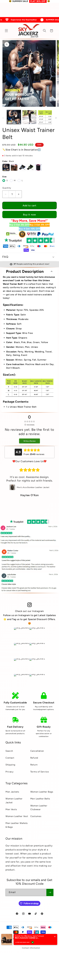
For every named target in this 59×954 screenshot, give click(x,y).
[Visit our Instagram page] (29, 605)
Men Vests (11, 809)
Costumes (35, 816)
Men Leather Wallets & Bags (16, 825)
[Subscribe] (49, 892)
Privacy (9, 771)
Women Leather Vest (16, 816)
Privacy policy (47, 938)
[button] (6, 30)
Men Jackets (12, 791)
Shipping (10, 764)
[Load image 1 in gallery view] (14, 117)
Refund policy (32, 938)
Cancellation (37, 751)
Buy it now (29, 214)
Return (34, 764)
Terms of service (22, 943)
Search (9, 751)
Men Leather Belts (40, 798)
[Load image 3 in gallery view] (45, 117)
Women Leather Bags (41, 791)
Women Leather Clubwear (38, 807)
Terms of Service (39, 771)
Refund (34, 757)
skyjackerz (17, 938)
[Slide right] (56, 118)
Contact (9, 757)
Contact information (31, 948)
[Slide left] (3, 118)
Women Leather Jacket (14, 800)
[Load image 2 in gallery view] (29, 117)
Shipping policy (40, 943)
